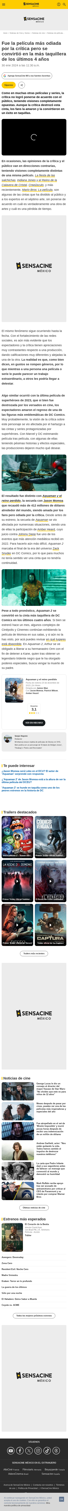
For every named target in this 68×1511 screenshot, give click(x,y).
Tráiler (28, 1235)
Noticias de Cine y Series (20, 33)
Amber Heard (46, 529)
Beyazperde (51, 1469)
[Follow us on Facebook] (20, 1450)
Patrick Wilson (51, 690)
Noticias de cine (38, 33)
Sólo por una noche (12, 1293)
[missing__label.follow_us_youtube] (11, 1450)
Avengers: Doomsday (12, 1257)
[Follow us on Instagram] (38, 1450)
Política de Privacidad (28, 1488)
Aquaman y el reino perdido (41, 679)
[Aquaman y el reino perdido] (14, 690)
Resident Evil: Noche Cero (15, 1269)
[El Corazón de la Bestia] (12, 1237)
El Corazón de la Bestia (37, 1224)
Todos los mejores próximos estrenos (34, 1316)
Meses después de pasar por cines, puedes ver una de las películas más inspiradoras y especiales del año (51, 1107)
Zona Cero (7, 1263)
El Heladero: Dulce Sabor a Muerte (19, 1299)
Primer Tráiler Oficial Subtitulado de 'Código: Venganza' (51, 855)
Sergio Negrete (21, 736)
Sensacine (47, 1473)
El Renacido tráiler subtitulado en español (51, 899)
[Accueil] (31, 4)
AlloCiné (7, 1469)
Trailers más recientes (34, 953)
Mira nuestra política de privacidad (27, 1504)
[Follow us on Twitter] (29, 1450)
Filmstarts (28, 1469)
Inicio (5, 33)
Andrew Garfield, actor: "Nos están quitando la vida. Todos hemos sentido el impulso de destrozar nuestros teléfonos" (51, 1148)
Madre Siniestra (10, 1275)
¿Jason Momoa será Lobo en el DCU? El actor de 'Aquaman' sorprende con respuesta (30, 772)
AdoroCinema (15, 1473)
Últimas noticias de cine (34, 1208)
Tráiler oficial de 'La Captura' (50, 943)
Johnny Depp (27, 534)
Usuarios (34, 706)
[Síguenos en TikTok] (47, 1450)
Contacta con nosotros (43, 1485)
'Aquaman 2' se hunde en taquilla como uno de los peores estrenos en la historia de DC (31, 789)
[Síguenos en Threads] (56, 1450)
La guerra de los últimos (14, 1287)
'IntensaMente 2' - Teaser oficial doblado (17, 855)
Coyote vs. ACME (10, 1305)
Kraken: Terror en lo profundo (17, 1281)
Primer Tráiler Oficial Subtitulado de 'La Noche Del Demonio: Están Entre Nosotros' (17, 899)
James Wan (42, 688)
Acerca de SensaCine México (17, 1485)
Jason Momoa (36, 690)
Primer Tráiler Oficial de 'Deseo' (17, 943)
